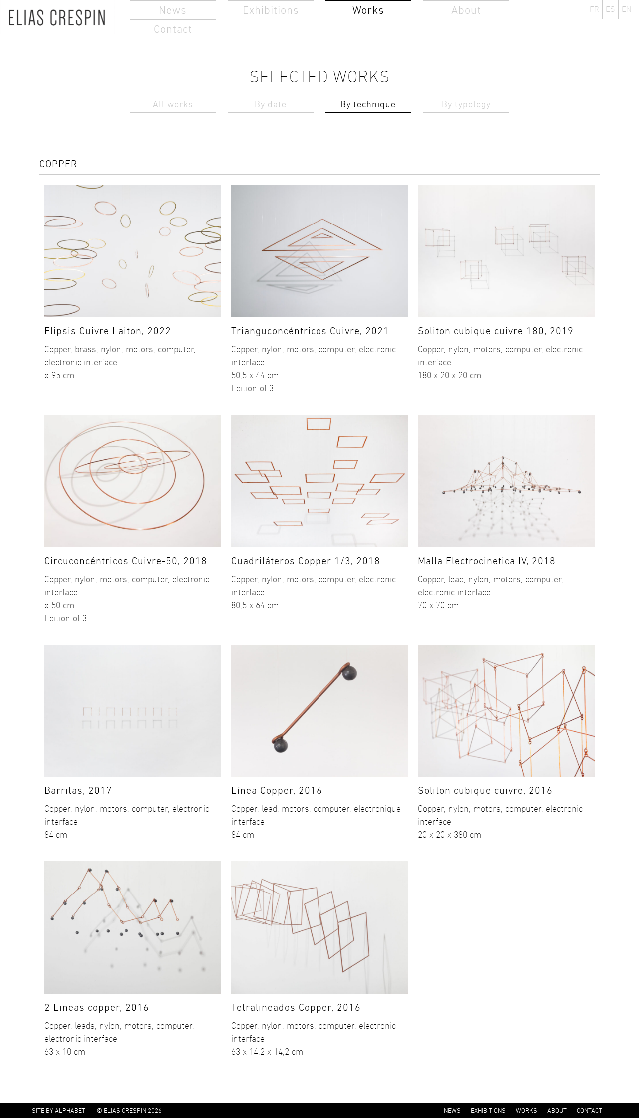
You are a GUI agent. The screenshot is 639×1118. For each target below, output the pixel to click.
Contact (173, 29)
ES (610, 9)
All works (173, 104)
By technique (368, 104)
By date (271, 104)
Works (368, 10)
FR (594, 9)
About (466, 10)
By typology (466, 104)
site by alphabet (58, 1110)
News (173, 10)
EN (626, 9)
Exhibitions (271, 10)
